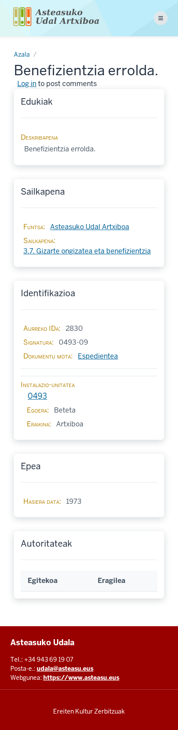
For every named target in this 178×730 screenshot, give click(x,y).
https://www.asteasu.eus (81, 678)
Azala (22, 54)
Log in (26, 83)
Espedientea (98, 356)
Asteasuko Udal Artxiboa (89, 226)
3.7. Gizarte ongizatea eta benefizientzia (87, 251)
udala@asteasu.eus (65, 668)
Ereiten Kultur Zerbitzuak (89, 711)
